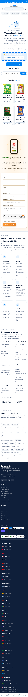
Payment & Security (5, 513)
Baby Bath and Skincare (6, 397)
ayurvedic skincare (6, 446)
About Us (3, 508)
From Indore (4, 435)
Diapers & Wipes (5, 390)
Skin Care (17, 371)
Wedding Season (5, 427)
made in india (12, 458)
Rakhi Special (4, 429)
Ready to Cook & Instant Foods (20, 351)
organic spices (18, 440)
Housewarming (14, 427)
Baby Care (3, 351)
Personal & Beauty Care (6, 349)
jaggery (12, 449)
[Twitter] (12, 480)
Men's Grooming (19, 379)
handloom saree (19, 449)
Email (4, 181)
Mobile (5, 187)
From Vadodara (21, 432)
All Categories (5, 13)
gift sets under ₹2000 (6, 455)
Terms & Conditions (5, 519)
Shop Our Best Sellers (14, 68)
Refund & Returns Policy (6, 515)
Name (4, 175)
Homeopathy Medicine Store (6, 402)
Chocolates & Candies (20, 346)
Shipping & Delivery (5, 511)
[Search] (6, 9)
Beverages (17, 356)
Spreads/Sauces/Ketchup (21, 354)
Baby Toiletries (4, 392)
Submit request (8, 224)
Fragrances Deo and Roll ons (20, 374)
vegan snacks (16, 455)
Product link (8, 199)
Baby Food (3, 388)
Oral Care (17, 369)
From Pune (13, 432)
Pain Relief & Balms (5, 365)
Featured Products (6, 424)
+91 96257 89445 (11, 476)
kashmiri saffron (14, 452)
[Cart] (25, 8)
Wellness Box (12, 429)
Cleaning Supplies (19, 390)
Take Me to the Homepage (14, 64)
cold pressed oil (21, 443)
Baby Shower (22, 427)
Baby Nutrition (4, 395)
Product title (7, 193)
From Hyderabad (5, 432)
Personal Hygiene (5, 372)
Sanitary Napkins (19, 381)
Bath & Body (18, 377)
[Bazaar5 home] (14, 466)
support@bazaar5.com (12, 474)
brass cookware (5, 449)
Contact (3, 510)
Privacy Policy (4, 517)
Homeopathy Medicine (6, 374)
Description (8, 205)
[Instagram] (2, 480)
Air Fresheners (18, 392)
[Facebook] (5, 480)
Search (23, 73)
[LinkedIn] (9, 480)
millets (22, 455)
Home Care (3, 355)
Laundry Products (19, 388)
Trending (20, 429)
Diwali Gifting (15, 424)
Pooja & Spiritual (5, 353)
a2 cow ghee (4, 443)
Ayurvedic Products (5, 368)
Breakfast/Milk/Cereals (20, 359)
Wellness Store (4, 346)
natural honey (5, 458)
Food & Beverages (15, 13)
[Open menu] (2, 8)
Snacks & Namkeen (19, 344)
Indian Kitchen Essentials (6, 358)
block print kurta (15, 446)
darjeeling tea (12, 443)
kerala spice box (5, 452)
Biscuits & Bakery (19, 349)
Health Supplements (5, 370)
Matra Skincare (18, 367)
